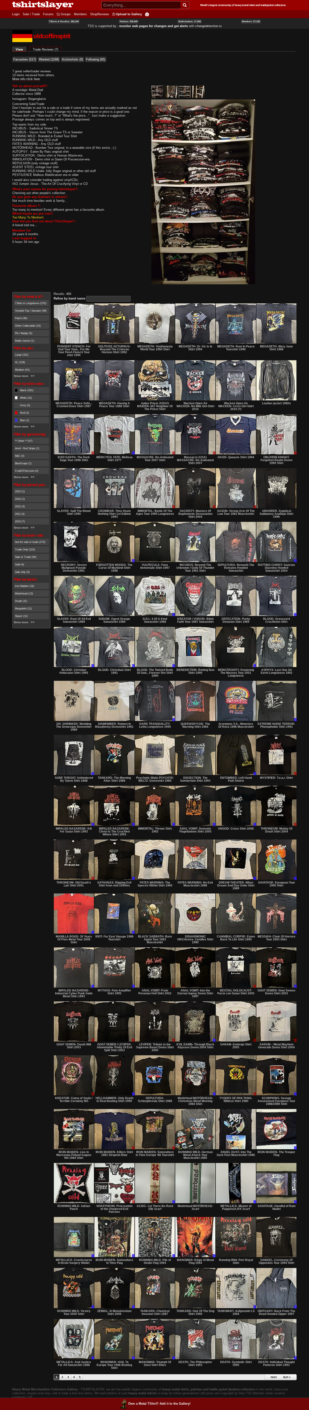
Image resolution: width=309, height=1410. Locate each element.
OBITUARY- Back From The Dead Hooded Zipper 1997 (276, 1312)
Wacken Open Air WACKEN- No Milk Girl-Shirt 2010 (195, 406)
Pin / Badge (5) (23, 333)
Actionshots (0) (72, 59)
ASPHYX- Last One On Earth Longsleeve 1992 (276, 671)
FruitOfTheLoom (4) (26, 470)
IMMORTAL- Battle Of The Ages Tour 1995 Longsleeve (155, 512)
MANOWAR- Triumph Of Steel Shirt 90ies (155, 1363)
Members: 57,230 (251, 21)
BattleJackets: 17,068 (189, 21)
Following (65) (95, 59)
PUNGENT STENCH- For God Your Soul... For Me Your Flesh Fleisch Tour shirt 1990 (74, 351)
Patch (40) (21, 318)
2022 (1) (20, 491)
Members (80, 14)
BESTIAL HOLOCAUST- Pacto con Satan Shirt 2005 (235, 992)
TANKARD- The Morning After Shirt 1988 (114, 779)
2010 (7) (20, 521)
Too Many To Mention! (27, 217)
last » (287, 1377)
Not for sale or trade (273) (30, 541)
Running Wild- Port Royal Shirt (236, 1261)
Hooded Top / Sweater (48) (31, 310)
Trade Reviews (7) (45, 49)
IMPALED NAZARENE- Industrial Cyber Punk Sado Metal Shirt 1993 (73, 993)
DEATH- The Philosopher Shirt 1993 (195, 1363)
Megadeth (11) (23, 608)
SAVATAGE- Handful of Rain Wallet (276, 1207)
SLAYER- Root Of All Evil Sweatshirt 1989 (74, 620)
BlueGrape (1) (23, 463)
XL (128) (20, 362)
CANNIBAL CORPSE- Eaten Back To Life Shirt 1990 (236, 938)
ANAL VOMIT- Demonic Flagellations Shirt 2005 (195, 830)
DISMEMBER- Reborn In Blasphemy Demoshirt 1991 (114, 725)
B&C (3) (19, 455)
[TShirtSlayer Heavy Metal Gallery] (55, 5)
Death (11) (21, 601)
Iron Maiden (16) (24, 586)
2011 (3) (20, 513)
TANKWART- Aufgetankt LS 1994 (236, 1312)
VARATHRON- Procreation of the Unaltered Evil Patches (114, 1209)
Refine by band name (69, 298)
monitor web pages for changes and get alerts (153, 26)
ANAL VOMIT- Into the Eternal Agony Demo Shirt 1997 (195, 993)
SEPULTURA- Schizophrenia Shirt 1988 (155, 1099)
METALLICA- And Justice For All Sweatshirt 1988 (73, 1363)
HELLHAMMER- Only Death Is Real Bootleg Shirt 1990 (114, 1099)
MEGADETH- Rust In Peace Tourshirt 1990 (236, 348)
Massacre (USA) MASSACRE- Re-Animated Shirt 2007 (195, 460)
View (21, 49)
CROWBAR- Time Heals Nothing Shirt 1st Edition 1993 (114, 513)
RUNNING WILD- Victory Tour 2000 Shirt (74, 1312)
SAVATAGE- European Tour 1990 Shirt (276, 884)
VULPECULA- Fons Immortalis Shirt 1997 (155, 566)
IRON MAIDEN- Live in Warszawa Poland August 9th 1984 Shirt (73, 1155)
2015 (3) (20, 506)
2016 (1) (20, 498)
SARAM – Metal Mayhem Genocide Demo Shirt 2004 (276, 1046)
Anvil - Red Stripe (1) (27, 448)
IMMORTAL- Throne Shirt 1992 (155, 830)
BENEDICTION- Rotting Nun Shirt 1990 (195, 671)
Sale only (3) (22, 571)
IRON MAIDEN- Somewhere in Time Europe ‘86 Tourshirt (155, 1153)
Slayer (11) (21, 616)
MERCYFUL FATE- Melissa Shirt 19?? (114, 459)
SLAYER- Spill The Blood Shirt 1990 (74, 512)
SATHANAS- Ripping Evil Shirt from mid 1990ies (114, 884)
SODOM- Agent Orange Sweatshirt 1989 (114, 620)
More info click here (26, 79)
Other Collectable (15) (28, 325)
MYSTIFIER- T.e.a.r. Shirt (276, 778)
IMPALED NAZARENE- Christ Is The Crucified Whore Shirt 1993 (114, 831)
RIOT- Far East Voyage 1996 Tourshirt (114, 938)
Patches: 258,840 (129, 21)
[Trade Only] (114, 434)
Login (16, 14)
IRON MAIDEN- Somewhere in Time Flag (114, 1261)
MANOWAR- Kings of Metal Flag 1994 (195, 1261)
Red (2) (24, 412)
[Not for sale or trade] (74, 323)
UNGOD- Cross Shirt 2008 (236, 828)
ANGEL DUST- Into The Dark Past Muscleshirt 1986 (236, 1153)
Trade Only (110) (25, 549)
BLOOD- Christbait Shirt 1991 (114, 671)
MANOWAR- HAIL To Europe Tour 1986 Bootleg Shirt (114, 1365)
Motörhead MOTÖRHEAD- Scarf (195, 1207)
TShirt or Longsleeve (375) (30, 303)
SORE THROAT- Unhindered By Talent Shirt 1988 (74, 779)
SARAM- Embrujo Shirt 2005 (236, 1046)
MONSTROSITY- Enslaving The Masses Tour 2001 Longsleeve (236, 672)
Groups (66, 14)
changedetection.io (208, 26)
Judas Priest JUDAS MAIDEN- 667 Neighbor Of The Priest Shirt (155, 406)
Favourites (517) (24, 59)
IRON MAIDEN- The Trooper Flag (276, 1153)
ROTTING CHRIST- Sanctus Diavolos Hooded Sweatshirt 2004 (276, 567)
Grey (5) (25, 405)
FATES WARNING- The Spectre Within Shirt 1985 (155, 884)
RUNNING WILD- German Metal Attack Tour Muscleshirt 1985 (195, 1155)
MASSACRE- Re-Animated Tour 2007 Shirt (155, 459)
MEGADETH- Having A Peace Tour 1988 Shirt (114, 405)
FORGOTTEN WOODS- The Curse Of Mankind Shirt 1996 (114, 567)
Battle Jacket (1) (24, 340)
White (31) (26, 397)
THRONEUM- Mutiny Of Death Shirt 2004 (276, 830)
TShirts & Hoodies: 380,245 (64, 21)
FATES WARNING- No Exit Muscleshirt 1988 (195, 884)
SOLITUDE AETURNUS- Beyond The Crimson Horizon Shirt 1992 (114, 349)
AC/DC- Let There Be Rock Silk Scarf (155, 1207)
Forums (48, 14)
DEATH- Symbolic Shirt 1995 (236, 1363)
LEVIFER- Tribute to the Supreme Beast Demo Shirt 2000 (155, 1047)
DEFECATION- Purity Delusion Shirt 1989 (236, 620)
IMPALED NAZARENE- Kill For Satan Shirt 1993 (74, 830)
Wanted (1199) (49, 59)
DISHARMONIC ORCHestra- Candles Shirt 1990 (195, 939)
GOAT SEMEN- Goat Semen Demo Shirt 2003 (276, 992)
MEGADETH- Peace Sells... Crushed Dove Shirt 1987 (74, 405)
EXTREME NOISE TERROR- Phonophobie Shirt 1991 (276, 725)
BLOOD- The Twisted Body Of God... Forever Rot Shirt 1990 (155, 672)
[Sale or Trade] (74, 434)
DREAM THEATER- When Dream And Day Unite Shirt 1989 (235, 885)
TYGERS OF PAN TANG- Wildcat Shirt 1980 (235, 1099)
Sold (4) (19, 564)
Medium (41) (22, 369)
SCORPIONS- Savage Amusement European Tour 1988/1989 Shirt (276, 1101)
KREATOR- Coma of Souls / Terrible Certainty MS (73, 1099)
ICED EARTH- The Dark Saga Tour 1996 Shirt (74, 459)
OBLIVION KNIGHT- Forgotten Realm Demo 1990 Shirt (276, 460)
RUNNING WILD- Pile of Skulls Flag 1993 (155, 1261)
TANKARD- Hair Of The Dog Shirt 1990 (195, 1312)
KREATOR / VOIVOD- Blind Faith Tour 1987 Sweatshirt (195, 620)
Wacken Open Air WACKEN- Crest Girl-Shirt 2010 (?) (236, 406)
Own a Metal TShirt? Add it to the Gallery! (159, 1403)
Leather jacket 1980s (276, 403)
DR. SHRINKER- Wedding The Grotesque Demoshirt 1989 (73, 726)
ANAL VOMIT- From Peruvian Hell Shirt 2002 (154, 992)
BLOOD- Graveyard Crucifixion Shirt (276, 620)
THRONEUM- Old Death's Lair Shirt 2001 (73, 884)
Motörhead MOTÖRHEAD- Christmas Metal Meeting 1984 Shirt (195, 1101)
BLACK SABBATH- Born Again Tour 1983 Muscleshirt (155, 939)
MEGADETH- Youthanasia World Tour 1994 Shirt (155, 348)
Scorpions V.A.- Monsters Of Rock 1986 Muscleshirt (236, 725)
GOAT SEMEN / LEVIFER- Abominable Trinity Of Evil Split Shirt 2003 (114, 1047)
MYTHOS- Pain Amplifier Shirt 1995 (114, 992)
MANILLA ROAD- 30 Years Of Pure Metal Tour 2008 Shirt (74, 939)
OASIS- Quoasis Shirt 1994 (236, 457)
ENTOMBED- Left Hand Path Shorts (236, 779)
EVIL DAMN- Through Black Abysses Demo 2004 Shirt (195, 1046)
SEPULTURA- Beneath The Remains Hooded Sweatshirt (236, 567)
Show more (21, 376)
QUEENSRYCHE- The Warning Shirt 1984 (195, 725)
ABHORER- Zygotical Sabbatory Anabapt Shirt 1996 (276, 513)
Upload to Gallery (129, 14)
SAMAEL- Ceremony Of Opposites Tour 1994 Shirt (276, 1261)
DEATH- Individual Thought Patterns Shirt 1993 (276, 1363)
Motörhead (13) (24, 593)
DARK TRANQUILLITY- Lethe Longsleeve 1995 (155, 725)
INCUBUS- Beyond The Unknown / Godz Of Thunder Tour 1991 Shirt (195, 567)
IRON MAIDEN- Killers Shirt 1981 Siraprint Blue (114, 1153)
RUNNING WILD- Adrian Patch (73, 1207)
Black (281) (27, 390)
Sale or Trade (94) (25, 556)
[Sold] (276, 488)
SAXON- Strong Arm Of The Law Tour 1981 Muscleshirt (236, 512)
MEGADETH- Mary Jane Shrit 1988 (276, 348)
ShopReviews (99, 14)
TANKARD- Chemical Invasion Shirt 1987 (154, 1312)
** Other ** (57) (24, 440)
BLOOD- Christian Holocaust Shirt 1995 (73, 671)
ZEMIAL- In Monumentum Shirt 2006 (114, 1312)
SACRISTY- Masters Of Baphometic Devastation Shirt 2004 (195, 513)
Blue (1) (24, 420)
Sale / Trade (31, 14)
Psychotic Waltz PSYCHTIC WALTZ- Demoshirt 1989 (155, 779)
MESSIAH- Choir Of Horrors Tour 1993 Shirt (276, 938)
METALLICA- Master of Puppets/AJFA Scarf (236, 1207)
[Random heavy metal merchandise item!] (147, 14)
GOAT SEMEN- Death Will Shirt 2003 (73, 1046)
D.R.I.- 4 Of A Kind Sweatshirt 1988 (155, 620)
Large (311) (21, 354)
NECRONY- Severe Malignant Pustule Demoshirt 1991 (74, 567)
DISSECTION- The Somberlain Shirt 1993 (195, 779)
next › (274, 1377)
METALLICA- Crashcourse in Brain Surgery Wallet (74, 1261)
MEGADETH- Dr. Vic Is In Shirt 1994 (195, 348)
